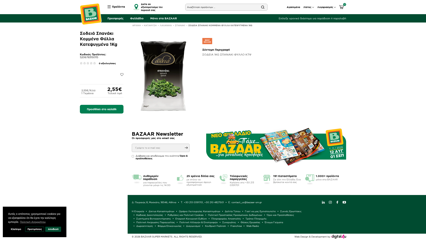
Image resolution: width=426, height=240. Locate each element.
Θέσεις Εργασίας (250, 222)
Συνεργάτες (229, 222)
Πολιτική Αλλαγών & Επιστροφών (198, 222)
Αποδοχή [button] (53, 229)
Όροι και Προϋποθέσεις (280, 215)
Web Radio (252, 226)
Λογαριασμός (325, 7)
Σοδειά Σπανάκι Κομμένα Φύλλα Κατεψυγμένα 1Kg (220, 25)
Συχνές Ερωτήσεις (291, 211)
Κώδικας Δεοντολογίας (149, 215)
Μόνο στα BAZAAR (163, 18)
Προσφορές (115, 18)
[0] (341, 7)
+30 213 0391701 (193, 202)
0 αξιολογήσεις (107, 63)
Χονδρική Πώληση (215, 226)
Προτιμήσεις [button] (34, 229)
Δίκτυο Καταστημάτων (161, 211)
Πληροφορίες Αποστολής (226, 218)
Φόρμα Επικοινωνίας (170, 226)
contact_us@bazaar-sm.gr (246, 202)
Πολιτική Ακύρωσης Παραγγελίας (155, 222)
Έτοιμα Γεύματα (274, 222)
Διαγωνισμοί (193, 226)
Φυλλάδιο (137, 18)
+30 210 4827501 (214, 202)
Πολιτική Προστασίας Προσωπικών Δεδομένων (235, 215)
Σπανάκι (180, 25)
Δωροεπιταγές (144, 226)
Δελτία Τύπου (232, 211)
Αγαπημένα (293, 7)
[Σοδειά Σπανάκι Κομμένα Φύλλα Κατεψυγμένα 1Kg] (164, 76)
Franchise (236, 226)
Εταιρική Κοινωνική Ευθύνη (191, 218)
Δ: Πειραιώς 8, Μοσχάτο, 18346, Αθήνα (154, 202)
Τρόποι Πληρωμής (256, 218)
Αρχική (136, 25)
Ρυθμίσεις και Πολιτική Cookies (186, 215)
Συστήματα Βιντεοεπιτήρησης (153, 218)
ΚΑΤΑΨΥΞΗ (150, 25)
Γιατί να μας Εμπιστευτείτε (260, 211)
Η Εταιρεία (138, 211)
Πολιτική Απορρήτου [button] (33, 221)
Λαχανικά (166, 25)
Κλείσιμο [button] (16, 229)
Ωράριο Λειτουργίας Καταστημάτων (199, 211)
